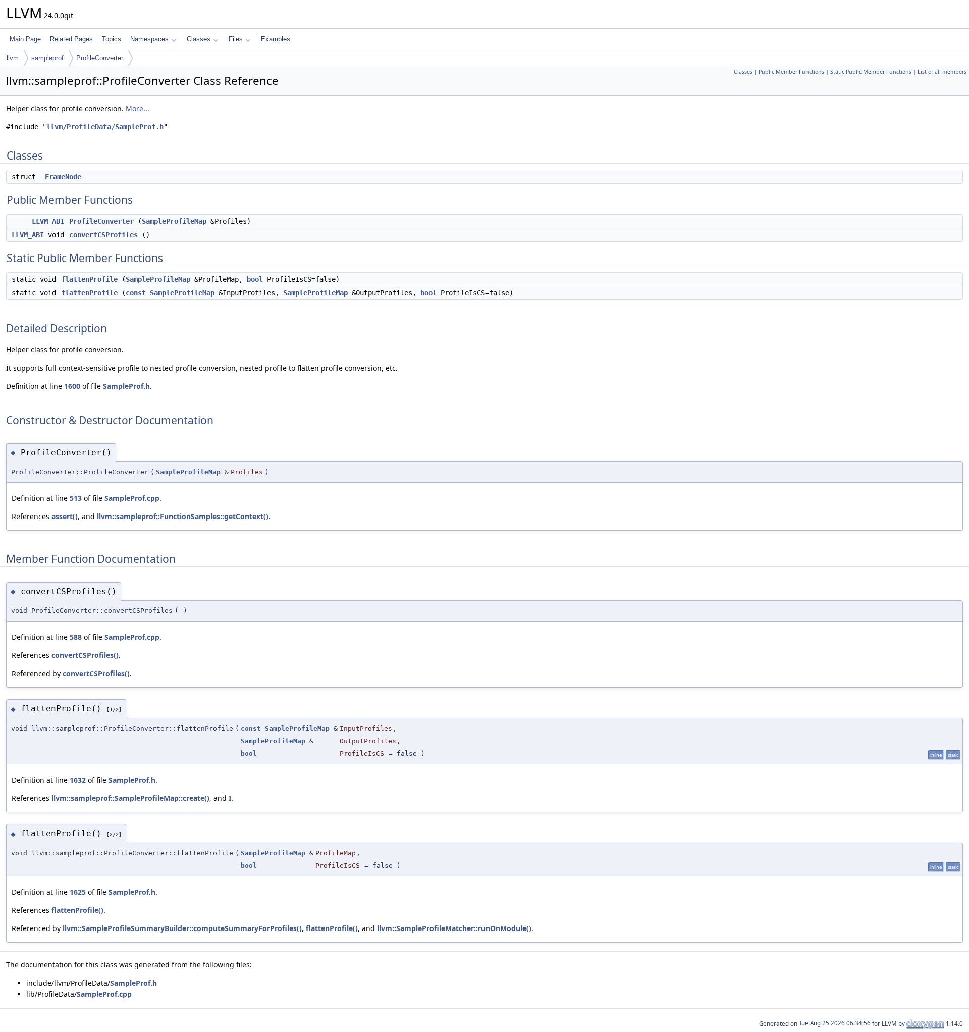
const (136, 293)
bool (255, 279)
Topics (111, 39)
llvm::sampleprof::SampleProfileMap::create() (130, 798)
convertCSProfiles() (85, 655)
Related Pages (71, 39)
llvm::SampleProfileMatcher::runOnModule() (454, 928)
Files (236, 39)
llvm (13, 58)
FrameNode (63, 177)
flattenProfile (89, 279)
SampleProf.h (126, 386)
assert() (64, 516)
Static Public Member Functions (870, 71)
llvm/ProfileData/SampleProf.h (105, 127)
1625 (78, 892)
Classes (198, 39)
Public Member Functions (791, 71)
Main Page (25, 39)
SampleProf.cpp (131, 498)
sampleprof (47, 58)
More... (137, 108)
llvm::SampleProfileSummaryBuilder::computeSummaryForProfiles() (182, 928)
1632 (78, 780)
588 (76, 637)
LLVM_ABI (48, 221)
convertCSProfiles (103, 235)
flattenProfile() (77, 910)
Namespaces (149, 39)
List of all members (942, 71)
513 (76, 498)
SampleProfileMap (174, 221)
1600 (72, 386)
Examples (275, 39)
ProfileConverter (99, 58)
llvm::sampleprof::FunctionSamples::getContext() (182, 516)
